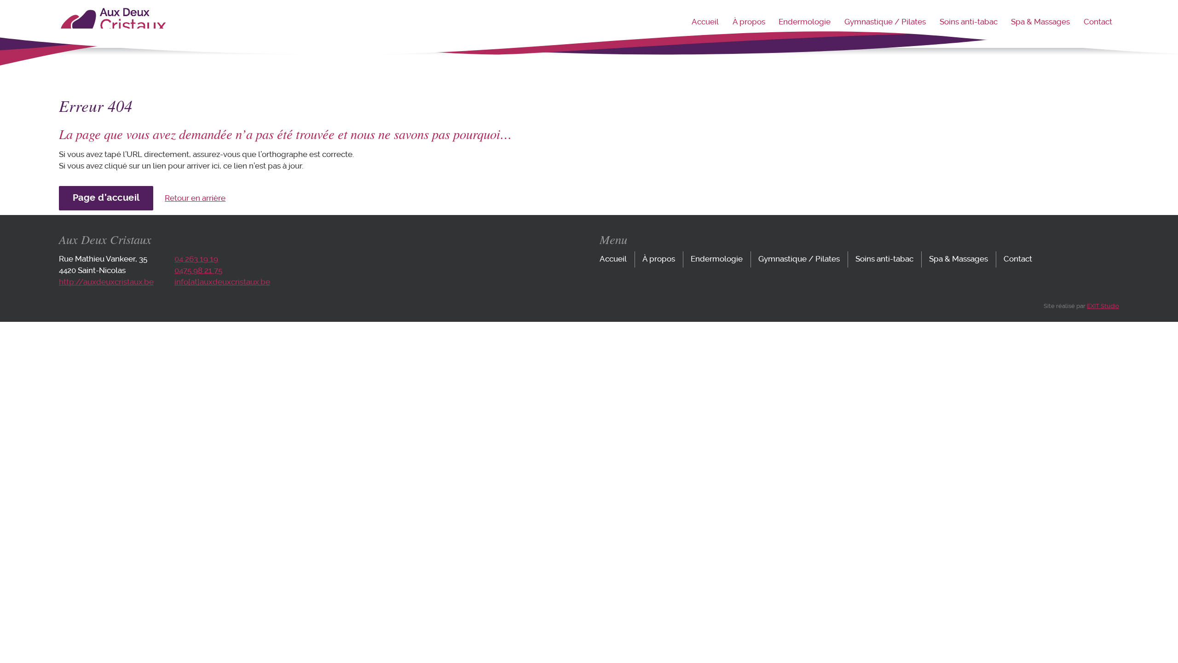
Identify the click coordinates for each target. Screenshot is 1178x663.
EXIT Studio (1103, 305)
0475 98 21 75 (198, 270)
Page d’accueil (106, 197)
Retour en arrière (195, 198)
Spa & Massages (1040, 21)
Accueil (705, 21)
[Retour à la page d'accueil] (112, 37)
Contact (1098, 21)
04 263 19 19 (196, 259)
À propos (749, 21)
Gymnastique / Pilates (885, 21)
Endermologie (805, 21)
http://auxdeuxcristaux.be (106, 282)
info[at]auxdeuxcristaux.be (222, 282)
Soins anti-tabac (969, 21)
